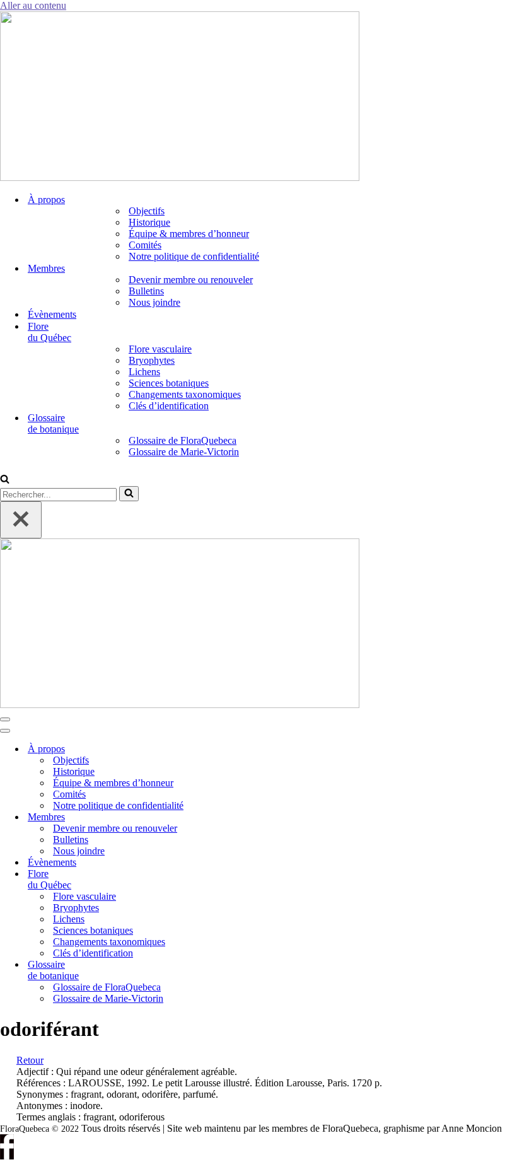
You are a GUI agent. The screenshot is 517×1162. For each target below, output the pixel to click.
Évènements (52, 314)
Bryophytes (152, 360)
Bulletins (146, 291)
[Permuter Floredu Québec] (214, 879)
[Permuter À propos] (214, 749)
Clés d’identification (169, 405)
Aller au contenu (33, 5)
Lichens (144, 371)
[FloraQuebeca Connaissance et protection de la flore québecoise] (179, 177)
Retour (30, 1060)
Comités (145, 245)
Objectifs (147, 211)
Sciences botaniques (169, 383)
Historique (149, 222)
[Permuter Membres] (214, 817)
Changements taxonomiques (185, 394)
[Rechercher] (4, 480)
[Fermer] (21, 519)
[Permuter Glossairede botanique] (214, 970)
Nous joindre (154, 302)
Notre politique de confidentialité (194, 256)
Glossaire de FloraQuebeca (182, 440)
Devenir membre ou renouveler (191, 279)
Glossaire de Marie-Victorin (184, 451)
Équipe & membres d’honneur (189, 233)
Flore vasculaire (160, 349)
